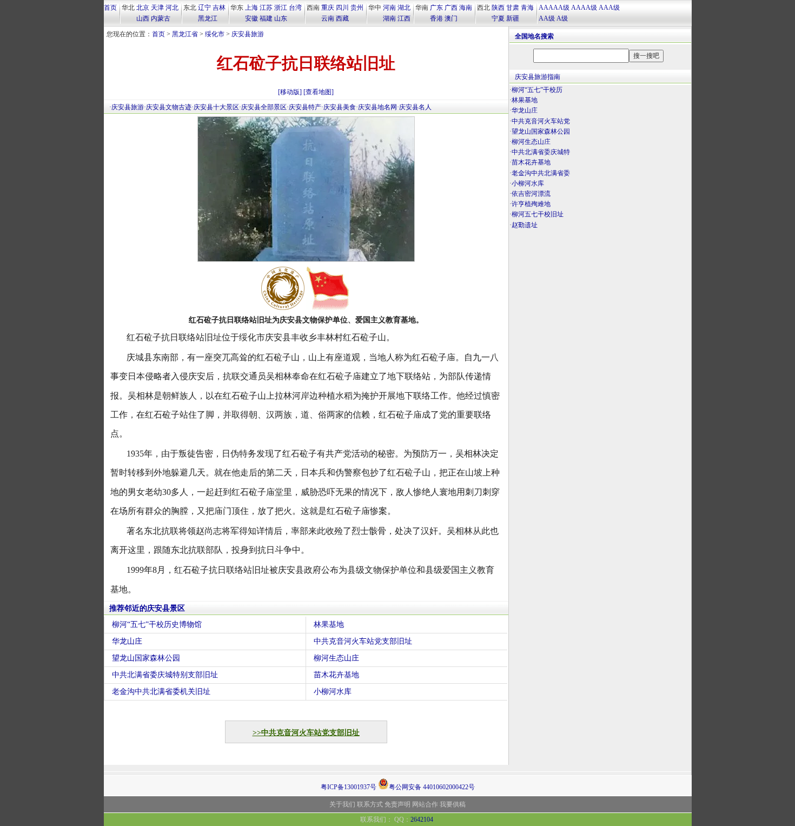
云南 (327, 18)
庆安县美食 (339, 107)
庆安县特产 (305, 107)
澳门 (451, 18)
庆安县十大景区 (216, 107)
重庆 (327, 7)
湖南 (389, 18)
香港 (436, 18)
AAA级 (609, 7)
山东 (280, 18)
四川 (342, 7)
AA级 (547, 18)
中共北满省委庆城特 (541, 152)
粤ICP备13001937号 (348, 787)
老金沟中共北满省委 (541, 173)
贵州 (356, 7)
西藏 (342, 18)
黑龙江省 (185, 34)
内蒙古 (160, 18)
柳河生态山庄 (336, 658)
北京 (142, 7)
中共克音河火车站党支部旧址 (363, 641)
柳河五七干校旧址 (538, 214)
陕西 (498, 7)
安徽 (251, 18)
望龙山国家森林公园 (146, 658)
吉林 (219, 7)
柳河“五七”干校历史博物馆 (157, 624)
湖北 (404, 7)
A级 (562, 18)
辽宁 (204, 7)
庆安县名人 (415, 107)
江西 (404, 18)
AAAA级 (584, 7)
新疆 (512, 18)
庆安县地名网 (377, 107)
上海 (251, 7)
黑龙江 (207, 18)
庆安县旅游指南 (537, 77)
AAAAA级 (554, 7)
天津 (157, 7)
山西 (142, 18)
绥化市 (214, 34)
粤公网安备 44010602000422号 (432, 786)
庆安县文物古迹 (168, 107)
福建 (266, 18)
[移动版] (290, 92)
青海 (527, 7)
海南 (465, 7)
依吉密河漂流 (531, 193)
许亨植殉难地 (531, 204)
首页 (110, 7)
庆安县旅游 (247, 34)
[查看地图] (318, 92)
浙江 (280, 7)
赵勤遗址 (525, 225)
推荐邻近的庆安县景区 (147, 608)
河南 (389, 7)
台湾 (295, 7)
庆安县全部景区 (264, 107)
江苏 (266, 7)
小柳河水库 (333, 692)
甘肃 (512, 7)
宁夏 (498, 18)
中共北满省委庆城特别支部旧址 (165, 675)
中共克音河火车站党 (541, 121)
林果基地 (329, 624)
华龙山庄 (127, 641)
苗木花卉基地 (336, 675)
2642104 (421, 819)
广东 (436, 7)
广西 (451, 7)
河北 (171, 7)
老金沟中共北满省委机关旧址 (161, 692)
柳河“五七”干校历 (537, 90)
